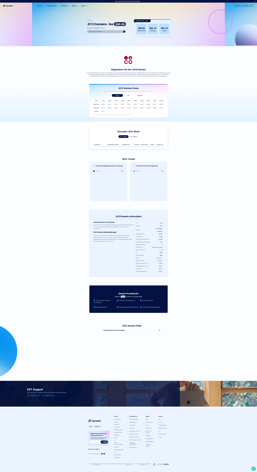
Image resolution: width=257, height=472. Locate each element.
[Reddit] (99, 449)
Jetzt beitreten (104, 442)
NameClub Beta (133, 447)
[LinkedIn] (92, 449)
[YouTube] (97, 449)
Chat (49, 395)
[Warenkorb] (252, 6)
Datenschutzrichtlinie (109, 463)
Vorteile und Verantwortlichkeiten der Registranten (143, 464)
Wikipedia (160, 260)
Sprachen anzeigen (157, 247)
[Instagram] (90, 449)
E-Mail (34, 395)
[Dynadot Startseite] (8, 6)
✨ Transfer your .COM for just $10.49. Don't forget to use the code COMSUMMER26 (128, 1)
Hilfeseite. (112, 241)
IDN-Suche (96, 226)
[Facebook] (88, 449)
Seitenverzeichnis (162, 428)
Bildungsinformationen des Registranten (129, 464)
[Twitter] (94, 449)
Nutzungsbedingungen (118, 463)
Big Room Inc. (159, 258)
